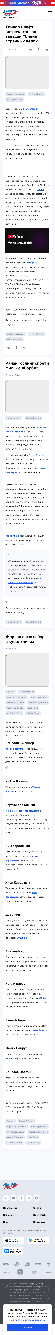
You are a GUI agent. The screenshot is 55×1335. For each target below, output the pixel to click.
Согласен (28, 1327)
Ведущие (8, 1215)
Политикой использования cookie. (27, 1320)
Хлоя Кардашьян (15, 702)
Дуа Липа (33, 708)
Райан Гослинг (33, 418)
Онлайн (37, 1207)
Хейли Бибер (33, 713)
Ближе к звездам (15, 94)
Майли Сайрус (14, 713)
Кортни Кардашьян (16, 697)
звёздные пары (14, 99)
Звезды (10, 691)
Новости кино (14, 418)
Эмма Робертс (26, 691)
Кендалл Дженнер (38, 702)
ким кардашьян (39, 697)
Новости (8, 1222)
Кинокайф (39, 1215)
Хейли (43, 998)
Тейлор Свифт (36, 94)
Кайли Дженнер (15, 708)
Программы (10, 1207)
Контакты (39, 1222)
